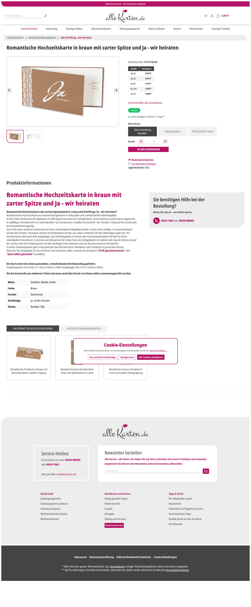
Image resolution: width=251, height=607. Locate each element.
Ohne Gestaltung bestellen (142, 131)
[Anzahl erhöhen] (165, 141)
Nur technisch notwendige (103, 357)
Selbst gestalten (173, 131)
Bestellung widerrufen (114, 525)
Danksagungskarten (51, 498)
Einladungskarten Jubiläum (54, 503)
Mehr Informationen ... (158, 350)
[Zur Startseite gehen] (125, 15)
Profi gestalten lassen (202, 131)
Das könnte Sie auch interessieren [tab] (33, 328)
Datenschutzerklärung (101, 557)
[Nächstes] (116, 90)
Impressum (80, 557)
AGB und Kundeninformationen (133, 557)
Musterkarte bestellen (142, 160)
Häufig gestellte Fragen (116, 498)
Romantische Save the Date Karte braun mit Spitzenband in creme (77, 371)
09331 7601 (167, 220)
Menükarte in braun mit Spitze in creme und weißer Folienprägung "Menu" (125, 371)
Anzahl (131, 141)
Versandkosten (117, 566)
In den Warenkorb (148, 149)
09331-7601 (53, 464)
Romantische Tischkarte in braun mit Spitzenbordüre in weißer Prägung (28, 371)
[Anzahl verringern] (141, 141)
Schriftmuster (175, 524)
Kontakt (108, 508)
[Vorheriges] (9, 90)
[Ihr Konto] (212, 15)
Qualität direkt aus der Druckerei (185, 519)
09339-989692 (72, 460)
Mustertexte (175, 503)
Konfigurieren (127, 357)
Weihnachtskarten (50, 519)
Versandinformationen (177, 570)
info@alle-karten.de (66, 474)
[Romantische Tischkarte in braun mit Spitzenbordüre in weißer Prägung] (29, 352)
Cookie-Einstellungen (165, 557)
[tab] (29, 183)
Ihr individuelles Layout (180, 498)
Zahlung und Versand (115, 519)
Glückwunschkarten (50, 508)
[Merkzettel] (206, 15)
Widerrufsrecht (112, 503)
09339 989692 (186, 220)
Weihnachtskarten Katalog (54, 514)
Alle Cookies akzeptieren (151, 357)
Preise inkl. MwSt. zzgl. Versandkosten (145, 102)
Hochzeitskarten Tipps (180, 514)
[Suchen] (45, 15)
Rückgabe (109, 514)
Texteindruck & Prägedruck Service (186, 508)
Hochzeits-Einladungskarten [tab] (84, 328)
